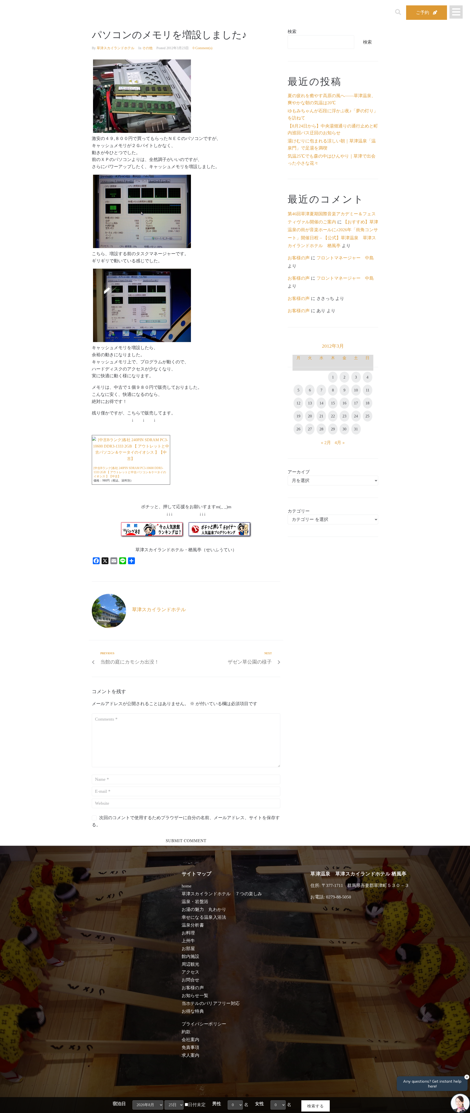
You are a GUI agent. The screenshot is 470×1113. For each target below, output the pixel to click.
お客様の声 (299, 257)
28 (321, 429)
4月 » (340, 442)
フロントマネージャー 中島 (345, 257)
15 (333, 403)
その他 (147, 48)
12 (298, 403)
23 (344, 416)
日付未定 (197, 1104)
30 (344, 429)
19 (298, 416)
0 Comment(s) (202, 48)
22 (333, 416)
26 (298, 429)
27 (310, 429)
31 (356, 429)
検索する (315, 1105)
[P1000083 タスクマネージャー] (142, 246)
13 (310, 403)
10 (356, 390)
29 (333, 429)
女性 (259, 1103)
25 (367, 416)
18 (367, 403)
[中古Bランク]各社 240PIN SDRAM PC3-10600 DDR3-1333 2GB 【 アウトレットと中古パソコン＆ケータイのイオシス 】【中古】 (130, 472)
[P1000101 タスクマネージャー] (142, 340)
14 (321, 403)
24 (356, 416)
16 (344, 403)
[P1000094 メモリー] (142, 131)
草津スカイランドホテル (115, 48)
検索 (292, 31)
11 (367, 390)
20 (310, 416)
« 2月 (326, 442)
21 (321, 416)
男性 (216, 1103)
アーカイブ (299, 472)
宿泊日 (119, 1103)
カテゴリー (299, 511)
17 (356, 403)
